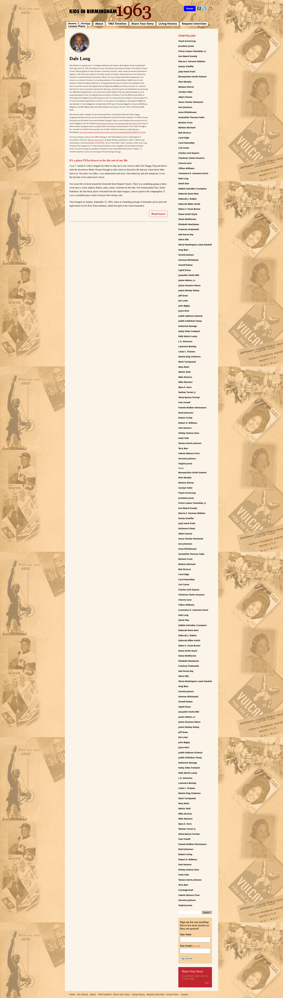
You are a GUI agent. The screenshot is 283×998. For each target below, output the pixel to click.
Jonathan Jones (186, 46)
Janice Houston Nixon (189, 285)
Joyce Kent (183, 310)
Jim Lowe (183, 300)
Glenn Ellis (183, 239)
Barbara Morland (186, 127)
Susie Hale (183, 438)
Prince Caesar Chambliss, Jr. (192, 51)
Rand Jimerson (185, 412)
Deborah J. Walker (187, 198)
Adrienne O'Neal (186, 528)
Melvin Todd (184, 371)
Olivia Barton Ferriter (189, 397)
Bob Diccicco (184, 132)
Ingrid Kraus (184, 270)
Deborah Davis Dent (188, 193)
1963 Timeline (117, 23)
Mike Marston (185, 382)
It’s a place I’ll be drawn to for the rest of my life (98, 160)
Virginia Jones (185, 463)
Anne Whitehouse (187, 112)
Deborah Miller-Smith (189, 204)
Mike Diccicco (185, 377)
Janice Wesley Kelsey (188, 290)
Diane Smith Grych (187, 214)
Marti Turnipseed (187, 361)
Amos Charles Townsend (190, 102)
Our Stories (82, 994)
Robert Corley (185, 417)
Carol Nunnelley (186, 142)
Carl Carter (183, 147)
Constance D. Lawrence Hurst (193, 173)
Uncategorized (185, 890)
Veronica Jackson (187, 458)
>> (207, 983)
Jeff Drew (183, 295)
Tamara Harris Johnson (189, 443)
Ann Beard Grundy (187, 56)
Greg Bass (183, 249)
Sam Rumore (184, 427)
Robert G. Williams (187, 422)
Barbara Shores (186, 86)
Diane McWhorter (187, 219)
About (99, 23)
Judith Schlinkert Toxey (190, 321)
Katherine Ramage (187, 326)
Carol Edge (183, 137)
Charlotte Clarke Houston (191, 158)
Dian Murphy (184, 81)
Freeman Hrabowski (188, 229)
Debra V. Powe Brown (189, 209)
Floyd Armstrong (187, 41)
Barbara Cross (185, 122)
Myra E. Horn (185, 387)
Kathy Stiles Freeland (189, 331)
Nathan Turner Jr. (187, 392)
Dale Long (183, 178)
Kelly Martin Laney (187, 336)
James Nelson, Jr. (187, 280)
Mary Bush (183, 366)
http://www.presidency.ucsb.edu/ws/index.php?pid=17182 (118, 123)
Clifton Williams (186, 168)
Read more (158, 213)
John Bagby (184, 305)
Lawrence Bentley (187, 346)
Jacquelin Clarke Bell (188, 275)
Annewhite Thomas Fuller (191, 117)
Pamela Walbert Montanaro (192, 407)
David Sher (183, 183)
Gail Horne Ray (185, 234)
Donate (189, 8)
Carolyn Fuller (185, 91)
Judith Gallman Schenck (190, 315)
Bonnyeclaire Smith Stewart (192, 76)
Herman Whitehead (188, 260)
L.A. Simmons (185, 341)
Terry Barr (183, 448)
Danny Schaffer (186, 66)
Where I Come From (95, 140)
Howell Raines (185, 265)
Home (72, 23)
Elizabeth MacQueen (188, 224)
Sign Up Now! (187, 958)
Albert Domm (185, 97)
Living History (167, 23)
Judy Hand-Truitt (186, 71)
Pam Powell (184, 402)
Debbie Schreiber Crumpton (192, 188)
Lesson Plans (76, 26)
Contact (184, 994)
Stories (85, 23)
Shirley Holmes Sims (188, 433)
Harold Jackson (186, 254)
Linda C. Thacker (186, 351)
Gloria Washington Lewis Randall (195, 244)
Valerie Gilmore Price (189, 453)
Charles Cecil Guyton (188, 153)
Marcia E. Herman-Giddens (191, 61)
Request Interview (194, 23)
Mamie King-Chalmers (189, 356)
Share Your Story (142, 23)
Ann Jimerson (185, 107)
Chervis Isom (185, 163)
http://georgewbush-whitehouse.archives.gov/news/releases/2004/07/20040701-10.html (112, 132)
